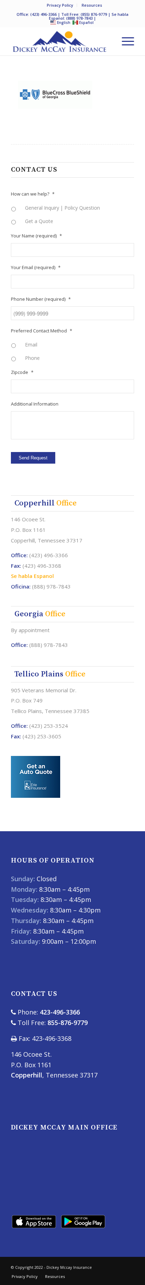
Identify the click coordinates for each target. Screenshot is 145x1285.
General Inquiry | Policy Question (62, 207)
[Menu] (124, 41)
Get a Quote (39, 221)
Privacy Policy (60, 5)
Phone (32, 358)
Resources (92, 5)
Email (31, 344)
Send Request (33, 457)
